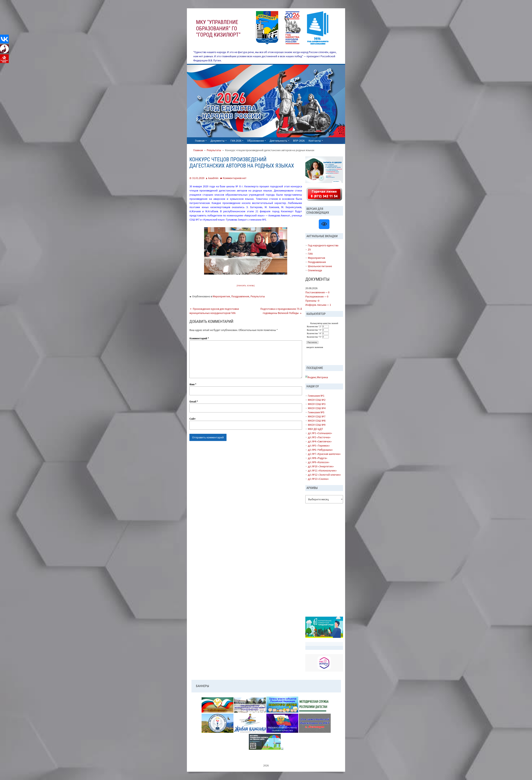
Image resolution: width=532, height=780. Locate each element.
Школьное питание (320, 266)
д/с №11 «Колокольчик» (322, 470)
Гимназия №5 (316, 412)
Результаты (257, 296)
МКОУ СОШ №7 (316, 416)
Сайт (192, 418)
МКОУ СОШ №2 (316, 399)
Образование (255, 140)
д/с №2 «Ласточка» (319, 437)
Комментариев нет (234, 178)
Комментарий (199, 338)
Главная (200, 140)
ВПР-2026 (299, 140)
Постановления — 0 (317, 292)
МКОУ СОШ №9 (316, 424)
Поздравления (240, 296)
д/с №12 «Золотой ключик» (324, 474)
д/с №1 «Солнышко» (320, 433)
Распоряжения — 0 (316, 296)
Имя (192, 384)
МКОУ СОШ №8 (316, 420)
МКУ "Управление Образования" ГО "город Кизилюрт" (218, 28)
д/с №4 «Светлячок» (320, 441)
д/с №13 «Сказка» (318, 478)
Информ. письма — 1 (318, 304)
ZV (309, 249)
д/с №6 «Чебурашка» (320, 449)
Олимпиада (315, 270)
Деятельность (278, 140)
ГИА (310, 253)
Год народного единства (323, 245)
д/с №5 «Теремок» (319, 445)
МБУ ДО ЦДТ (315, 429)
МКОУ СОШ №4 (316, 408)
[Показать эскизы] (246, 285)
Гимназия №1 (316, 395)
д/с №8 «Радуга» (317, 458)
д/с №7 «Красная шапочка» (324, 454)
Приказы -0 (312, 300)
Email (193, 401)
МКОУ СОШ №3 (316, 404)
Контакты (315, 140)
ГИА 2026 (235, 140)
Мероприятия (221, 296)
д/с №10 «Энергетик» (321, 466)
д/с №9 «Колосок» (318, 462)
